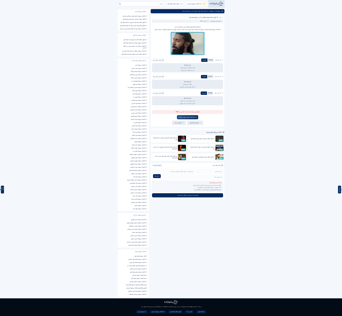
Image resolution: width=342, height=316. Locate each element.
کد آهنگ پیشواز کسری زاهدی (139, 116)
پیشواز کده (218, 11)
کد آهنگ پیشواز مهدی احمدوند (138, 161)
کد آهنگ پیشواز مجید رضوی (139, 202)
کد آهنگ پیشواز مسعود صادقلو (138, 154)
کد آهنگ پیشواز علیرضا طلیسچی (138, 170)
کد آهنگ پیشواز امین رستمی (139, 113)
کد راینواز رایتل (142, 312)
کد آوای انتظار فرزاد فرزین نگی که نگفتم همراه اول (133, 25)
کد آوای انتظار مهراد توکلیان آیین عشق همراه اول (203, 17)
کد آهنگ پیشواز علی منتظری (139, 173)
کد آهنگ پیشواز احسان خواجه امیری (137, 180)
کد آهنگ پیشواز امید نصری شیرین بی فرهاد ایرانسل (135, 47)
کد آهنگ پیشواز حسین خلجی (139, 239)
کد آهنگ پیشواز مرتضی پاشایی (138, 189)
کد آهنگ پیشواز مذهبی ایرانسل (138, 281)
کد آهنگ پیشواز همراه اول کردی (138, 262)
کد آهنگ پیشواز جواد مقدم (139, 232)
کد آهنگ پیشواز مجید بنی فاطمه (138, 226)
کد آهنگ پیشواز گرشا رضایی (139, 126)
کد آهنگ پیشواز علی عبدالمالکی (138, 75)
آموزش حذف (177, 123)
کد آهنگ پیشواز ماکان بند (140, 151)
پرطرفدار (211, 11)
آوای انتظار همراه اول (173, 4)
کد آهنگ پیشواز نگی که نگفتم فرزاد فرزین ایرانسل (133, 29)
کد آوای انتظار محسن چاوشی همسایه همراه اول (134, 54)
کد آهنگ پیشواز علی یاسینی (139, 68)
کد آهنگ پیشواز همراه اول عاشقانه (137, 291)
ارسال (157, 176)
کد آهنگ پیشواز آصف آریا (140, 177)
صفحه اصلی (201, 312)
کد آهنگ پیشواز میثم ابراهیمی (138, 138)
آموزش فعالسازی (194, 123)
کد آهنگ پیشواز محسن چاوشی (138, 110)
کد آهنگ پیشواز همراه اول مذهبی (137, 259)
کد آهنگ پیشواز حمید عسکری (139, 193)
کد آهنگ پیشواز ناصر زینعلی (139, 186)
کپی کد (204, 60)
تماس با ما (189, 312)
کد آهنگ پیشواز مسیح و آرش (139, 106)
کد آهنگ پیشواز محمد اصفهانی (138, 164)
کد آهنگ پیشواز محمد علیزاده (139, 119)
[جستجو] (120, 4)
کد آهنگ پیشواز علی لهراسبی (139, 100)
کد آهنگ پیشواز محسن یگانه (139, 78)
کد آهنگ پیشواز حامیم (140, 205)
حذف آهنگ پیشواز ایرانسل (139, 275)
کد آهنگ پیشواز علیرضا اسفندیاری (137, 245)
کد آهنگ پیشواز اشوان (140, 142)
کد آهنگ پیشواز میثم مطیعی (139, 220)
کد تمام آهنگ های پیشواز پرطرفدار (187, 117)
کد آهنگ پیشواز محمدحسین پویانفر (137, 229)
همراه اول (177, 27)
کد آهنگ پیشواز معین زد (140, 122)
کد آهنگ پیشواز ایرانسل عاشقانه (138, 294)
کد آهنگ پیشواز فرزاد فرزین (139, 103)
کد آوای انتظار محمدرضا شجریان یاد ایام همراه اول (133, 22)
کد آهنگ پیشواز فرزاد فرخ (140, 132)
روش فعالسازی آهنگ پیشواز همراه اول (136, 285)
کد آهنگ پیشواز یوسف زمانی (139, 129)
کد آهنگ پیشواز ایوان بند (140, 97)
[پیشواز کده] (216, 4)
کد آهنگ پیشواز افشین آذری (139, 199)
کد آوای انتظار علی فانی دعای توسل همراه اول (135, 19)
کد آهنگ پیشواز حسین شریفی (138, 235)
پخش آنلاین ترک (157, 60)
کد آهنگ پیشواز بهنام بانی (140, 94)
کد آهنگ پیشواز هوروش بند (139, 81)
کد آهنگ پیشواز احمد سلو (140, 196)
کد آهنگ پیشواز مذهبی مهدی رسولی (137, 223)
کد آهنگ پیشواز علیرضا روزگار (139, 71)
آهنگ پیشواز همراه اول (140, 256)
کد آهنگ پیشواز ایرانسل (194, 4)
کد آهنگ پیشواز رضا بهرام (140, 84)
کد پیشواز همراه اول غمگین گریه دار (137, 266)
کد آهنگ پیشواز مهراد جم (140, 209)
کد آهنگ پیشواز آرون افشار (139, 90)
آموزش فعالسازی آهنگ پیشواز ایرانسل (136, 288)
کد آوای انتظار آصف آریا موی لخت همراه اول (135, 40)
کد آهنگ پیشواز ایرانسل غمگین (138, 269)
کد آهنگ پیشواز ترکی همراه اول (138, 272)
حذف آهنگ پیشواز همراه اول (139, 278)
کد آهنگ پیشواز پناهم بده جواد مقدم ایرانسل (134, 51)
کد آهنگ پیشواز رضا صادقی (139, 135)
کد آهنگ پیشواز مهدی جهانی (139, 158)
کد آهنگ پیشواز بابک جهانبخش (138, 183)
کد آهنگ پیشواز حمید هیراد (139, 145)
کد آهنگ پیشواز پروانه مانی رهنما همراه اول (135, 43)
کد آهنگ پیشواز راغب (141, 65)
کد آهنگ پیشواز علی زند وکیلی (138, 167)
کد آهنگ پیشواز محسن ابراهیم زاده (137, 87)
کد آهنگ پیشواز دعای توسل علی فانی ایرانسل (135, 16)
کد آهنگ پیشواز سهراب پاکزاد (139, 148)
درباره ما (199, 307)
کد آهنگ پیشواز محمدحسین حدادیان (137, 242)
